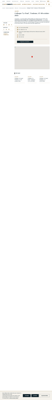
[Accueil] (7, 4)
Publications (8, 1)
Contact (32, 1)
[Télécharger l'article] (8, 29)
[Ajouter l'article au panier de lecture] (3, 29)
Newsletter (37, 1)
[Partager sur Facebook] (3, 24)
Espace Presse (27, 1)
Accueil (3, 8)
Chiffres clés (22, 1)
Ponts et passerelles (22, 8)
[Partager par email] (11, 24)
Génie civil (16, 8)
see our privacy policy (13, 398)
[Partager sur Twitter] (6, 24)
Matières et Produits (26, 4)
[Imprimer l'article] (6, 29)
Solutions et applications (39, 4)
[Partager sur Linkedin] (9, 24)
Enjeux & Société (17, 4)
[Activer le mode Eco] (48, 1)
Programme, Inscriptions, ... (25, 41)
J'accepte (27, 395)
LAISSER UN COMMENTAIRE (6, 34)
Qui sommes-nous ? (15, 1)
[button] (32, 57)
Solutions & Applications (10, 8)
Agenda (3, 1)
